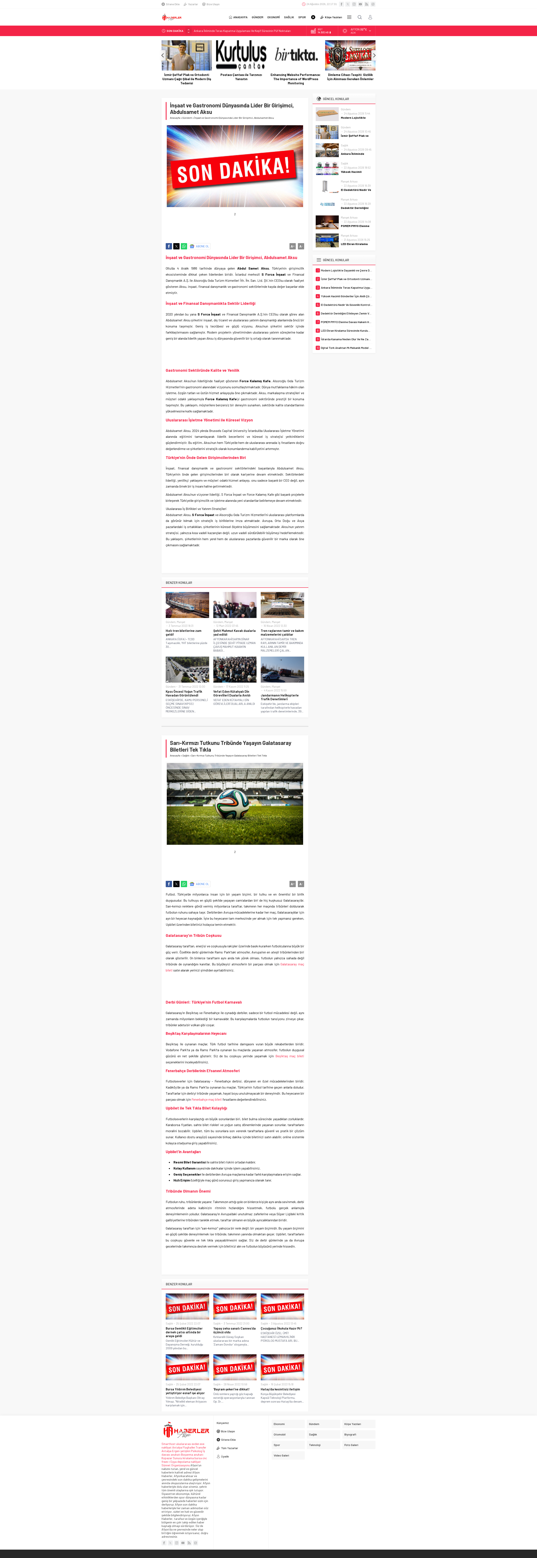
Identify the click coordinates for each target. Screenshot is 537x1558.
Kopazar (167, 1458)
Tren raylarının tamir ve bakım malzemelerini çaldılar (282, 632)
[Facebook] (341, 4)
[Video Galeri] (313, 17)
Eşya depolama (180, 1461)
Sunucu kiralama (183, 1458)
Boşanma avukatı (192, 1454)
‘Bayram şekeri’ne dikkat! (231, 1389)
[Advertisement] (242, 225)
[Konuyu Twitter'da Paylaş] (176, 246)
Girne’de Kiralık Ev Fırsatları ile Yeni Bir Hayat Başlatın (350, 77)
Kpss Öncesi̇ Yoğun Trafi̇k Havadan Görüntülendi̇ (184, 693)
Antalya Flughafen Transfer (189, 1447)
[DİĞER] (349, 17)
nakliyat (196, 1461)
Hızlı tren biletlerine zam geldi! (183, 632)
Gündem (187, 117)
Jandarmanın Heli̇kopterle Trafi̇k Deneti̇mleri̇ (280, 697)
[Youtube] (360, 4)
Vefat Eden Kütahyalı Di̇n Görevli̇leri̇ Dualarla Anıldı (231, 693)
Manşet (181, 622)
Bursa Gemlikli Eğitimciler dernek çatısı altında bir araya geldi (184, 1332)
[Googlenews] (372, 4)
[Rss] (366, 4)
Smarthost (169, 1444)
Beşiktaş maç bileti (289, 1056)
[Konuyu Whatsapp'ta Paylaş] (184, 246)
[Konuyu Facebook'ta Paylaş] (169, 246)
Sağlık (185, 755)
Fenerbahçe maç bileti (207, 1099)
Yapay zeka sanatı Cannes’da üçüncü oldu (234, 1330)
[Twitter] (347, 4)
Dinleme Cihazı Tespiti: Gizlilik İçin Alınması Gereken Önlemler (296, 77)
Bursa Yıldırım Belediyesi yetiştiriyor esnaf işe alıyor (185, 1391)
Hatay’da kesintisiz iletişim (280, 1389)
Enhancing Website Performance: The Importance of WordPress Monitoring (241, 79)
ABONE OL (202, 246)
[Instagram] (354, 4)
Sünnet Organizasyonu (176, 1465)
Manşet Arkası (349, 181)
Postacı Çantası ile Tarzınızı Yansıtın (186, 77)
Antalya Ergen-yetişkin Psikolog (182, 1451)
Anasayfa (175, 117)
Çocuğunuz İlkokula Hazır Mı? (281, 1328)
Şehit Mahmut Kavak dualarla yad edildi (234, 632)
